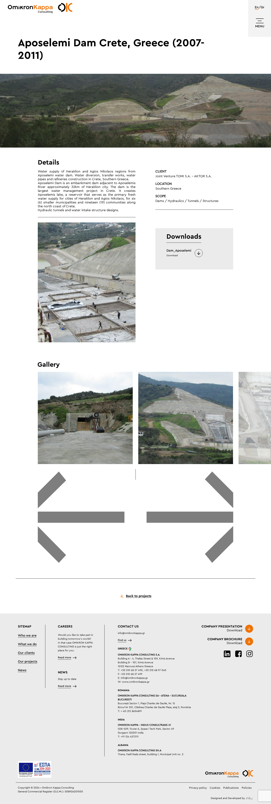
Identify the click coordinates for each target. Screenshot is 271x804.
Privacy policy (198, 787)
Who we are (27, 635)
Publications (231, 787)
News (22, 670)
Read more (64, 657)
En (256, 7)
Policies (247, 787)
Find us (122, 640)
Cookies (215, 787)
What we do (27, 644)
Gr (262, 7)
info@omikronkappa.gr (131, 633)
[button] (81, 517)
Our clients (26, 653)
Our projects (27, 661)
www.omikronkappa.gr (136, 682)
